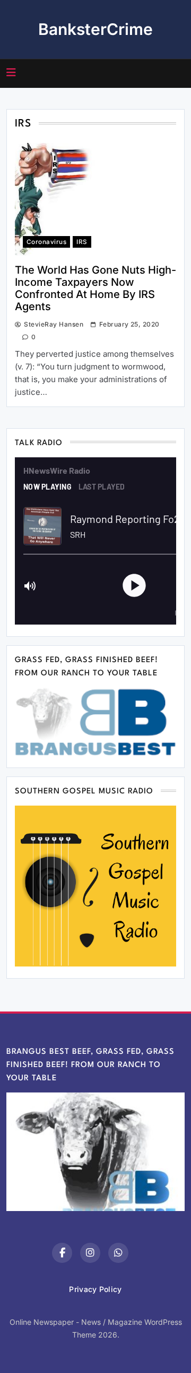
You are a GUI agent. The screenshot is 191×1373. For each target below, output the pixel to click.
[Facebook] (62, 1253)
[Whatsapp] (118, 1253)
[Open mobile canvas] (11, 72)
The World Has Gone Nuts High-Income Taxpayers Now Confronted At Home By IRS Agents (95, 288)
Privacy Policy (95, 1289)
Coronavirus (46, 242)
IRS (81, 242)
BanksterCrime (95, 29)
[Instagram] (90, 1253)
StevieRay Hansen (53, 324)
